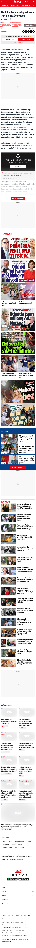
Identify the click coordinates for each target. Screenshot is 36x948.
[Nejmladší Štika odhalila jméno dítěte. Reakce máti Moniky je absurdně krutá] (8, 663)
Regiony (20, 844)
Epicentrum (6, 844)
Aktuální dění (7, 837)
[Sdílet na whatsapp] (31, 31)
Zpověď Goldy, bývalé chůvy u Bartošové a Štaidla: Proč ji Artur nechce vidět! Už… (25, 641)
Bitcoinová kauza (7, 847)
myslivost (11, 856)
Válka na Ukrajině (19, 841)
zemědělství (5, 856)
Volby (10, 841)
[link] (10, 875)
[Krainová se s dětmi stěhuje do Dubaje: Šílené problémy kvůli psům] (8, 602)
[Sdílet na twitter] (26, 31)
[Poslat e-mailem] (33, 31)
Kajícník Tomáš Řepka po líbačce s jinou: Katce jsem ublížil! (24, 652)
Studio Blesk (5, 859)
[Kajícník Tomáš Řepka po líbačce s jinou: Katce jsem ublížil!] (8, 653)
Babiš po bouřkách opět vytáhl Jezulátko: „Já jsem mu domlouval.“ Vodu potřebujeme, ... (26, 439)
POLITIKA (4, 431)
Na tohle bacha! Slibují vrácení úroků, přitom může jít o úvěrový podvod (25, 579)
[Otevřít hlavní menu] (1, 1)
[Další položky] (33, 5)
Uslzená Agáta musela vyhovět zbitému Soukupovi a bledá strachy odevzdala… (25, 569)
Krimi (13, 844)
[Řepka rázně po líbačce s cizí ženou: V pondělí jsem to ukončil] (8, 560)
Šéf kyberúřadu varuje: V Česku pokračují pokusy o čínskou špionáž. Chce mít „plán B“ (26, 460)
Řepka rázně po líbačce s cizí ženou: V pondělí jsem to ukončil (25, 559)
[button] (12, 879)
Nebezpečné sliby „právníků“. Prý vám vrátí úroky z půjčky (24, 537)
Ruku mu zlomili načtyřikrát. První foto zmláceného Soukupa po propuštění (24, 621)
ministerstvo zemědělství (25, 856)
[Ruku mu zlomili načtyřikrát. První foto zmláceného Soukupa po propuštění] (8, 622)
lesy (17, 856)
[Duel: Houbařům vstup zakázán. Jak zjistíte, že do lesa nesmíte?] (10, 22)
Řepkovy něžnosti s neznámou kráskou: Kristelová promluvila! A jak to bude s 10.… (25, 591)
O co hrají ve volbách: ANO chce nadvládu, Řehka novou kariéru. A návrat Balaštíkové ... (26, 449)
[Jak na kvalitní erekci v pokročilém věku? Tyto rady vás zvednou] (8, 550)
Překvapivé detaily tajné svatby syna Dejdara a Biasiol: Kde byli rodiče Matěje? (24, 517)
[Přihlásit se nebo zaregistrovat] (33, 1)
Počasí (29, 841)
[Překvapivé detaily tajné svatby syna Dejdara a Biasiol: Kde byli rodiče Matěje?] (8, 518)
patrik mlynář (20, 859)
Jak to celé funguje (18, 42)
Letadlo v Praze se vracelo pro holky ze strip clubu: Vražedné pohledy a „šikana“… (24, 632)
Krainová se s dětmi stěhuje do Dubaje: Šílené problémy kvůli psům (25, 600)
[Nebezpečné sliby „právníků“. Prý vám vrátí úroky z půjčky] (8, 539)
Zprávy (4, 841)
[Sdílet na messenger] (28, 31)
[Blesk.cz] (17, 1)
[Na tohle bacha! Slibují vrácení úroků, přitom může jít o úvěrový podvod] (8, 581)
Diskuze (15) (4, 31)
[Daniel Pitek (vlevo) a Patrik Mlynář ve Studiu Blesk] (6, 25)
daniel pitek (12, 859)
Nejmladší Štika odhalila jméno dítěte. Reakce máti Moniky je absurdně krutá (24, 662)
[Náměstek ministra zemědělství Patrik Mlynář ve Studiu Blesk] (18, 25)
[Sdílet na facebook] (23, 31)
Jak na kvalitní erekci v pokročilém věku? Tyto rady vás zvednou (25, 549)
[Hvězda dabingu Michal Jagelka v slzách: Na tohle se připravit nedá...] (8, 612)
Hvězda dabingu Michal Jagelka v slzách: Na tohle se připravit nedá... (25, 610)
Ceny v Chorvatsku (19, 847)
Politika (4, 442)
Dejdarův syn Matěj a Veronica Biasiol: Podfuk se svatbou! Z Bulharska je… (25, 527)
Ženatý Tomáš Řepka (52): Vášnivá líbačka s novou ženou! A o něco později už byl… (24, 507)
